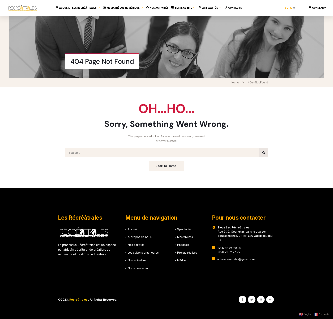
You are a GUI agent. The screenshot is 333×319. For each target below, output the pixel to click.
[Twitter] (251, 299)
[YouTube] (270, 299)
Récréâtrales (78, 299)
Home (236, 82)
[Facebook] (242, 299)
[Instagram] (261, 299)
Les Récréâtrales (84, 7)
